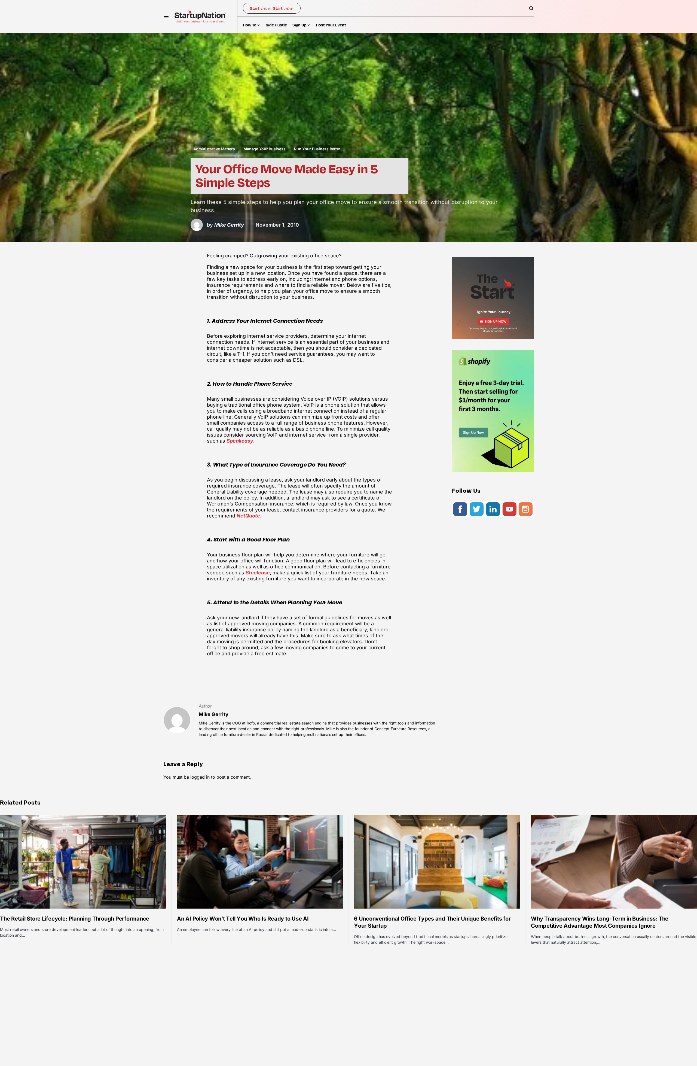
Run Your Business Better (317, 149)
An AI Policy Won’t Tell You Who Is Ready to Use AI (243, 918)
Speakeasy (240, 441)
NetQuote (248, 516)
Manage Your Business (264, 149)
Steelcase (258, 572)
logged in (200, 777)
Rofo (251, 723)
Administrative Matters (214, 149)
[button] (166, 16)
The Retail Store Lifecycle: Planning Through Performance (74, 918)
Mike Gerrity (213, 714)
